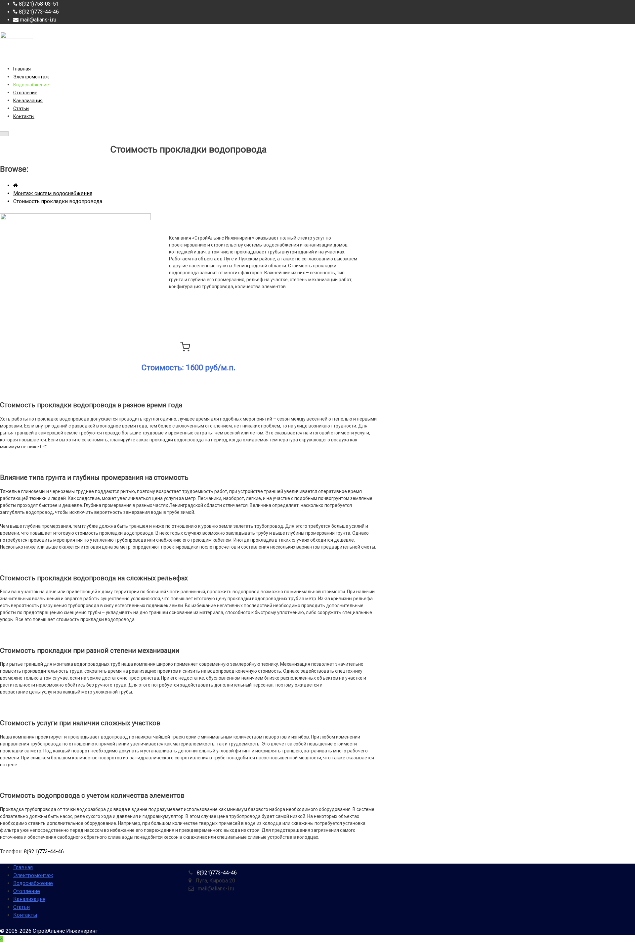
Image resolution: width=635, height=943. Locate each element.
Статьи (21, 108)
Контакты (23, 116)
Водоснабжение (31, 84)
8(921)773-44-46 (44, 851)
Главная (22, 68)
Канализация (28, 100)
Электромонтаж (31, 76)
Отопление (25, 92)
